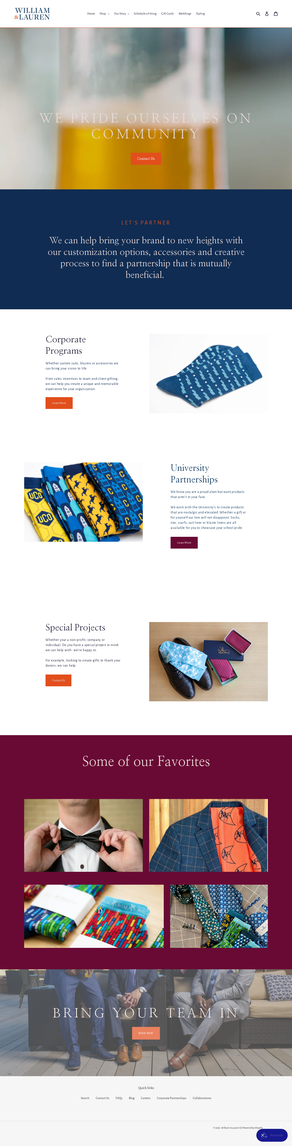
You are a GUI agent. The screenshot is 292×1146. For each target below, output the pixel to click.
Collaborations (202, 1098)
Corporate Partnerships (171, 1098)
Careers (145, 1098)
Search (85, 1098)
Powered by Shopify (253, 1128)
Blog (131, 1098)
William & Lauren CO (231, 1128)
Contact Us (102, 1098)
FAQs (119, 1098)
